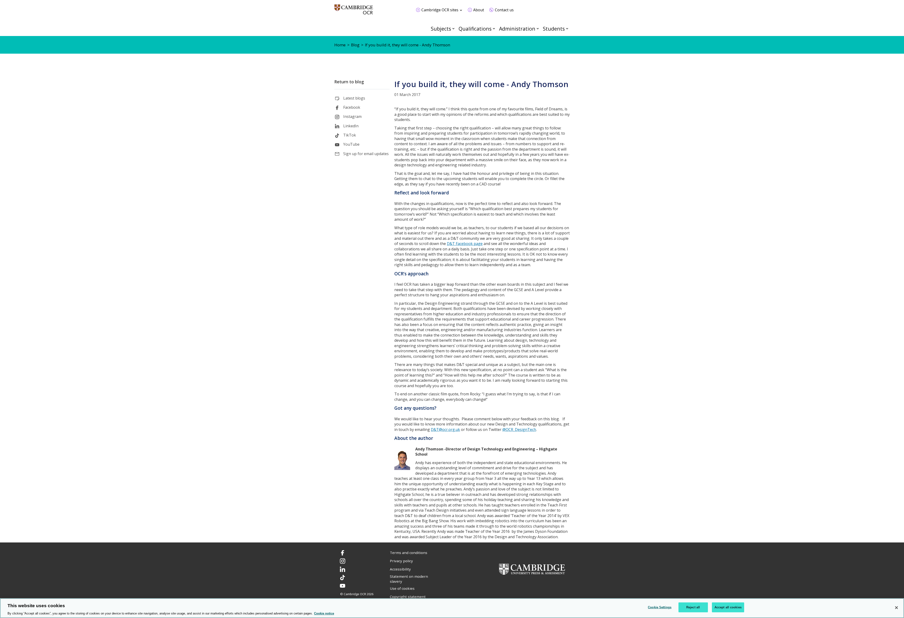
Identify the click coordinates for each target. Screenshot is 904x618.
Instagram (352, 116)
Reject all (693, 607)
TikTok (349, 135)
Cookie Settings (659, 607)
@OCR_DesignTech (519, 429)
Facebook (351, 107)
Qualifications (475, 28)
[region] (452, 608)
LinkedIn (351, 125)
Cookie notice (324, 613)
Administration (517, 28)
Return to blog (349, 81)
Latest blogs (354, 98)
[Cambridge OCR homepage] (353, 11)
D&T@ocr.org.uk (445, 429)
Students (554, 28)
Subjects (441, 28)
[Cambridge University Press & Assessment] (532, 568)
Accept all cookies (728, 607)
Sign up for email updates (366, 153)
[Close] (896, 607)
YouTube (351, 144)
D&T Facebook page (465, 243)
